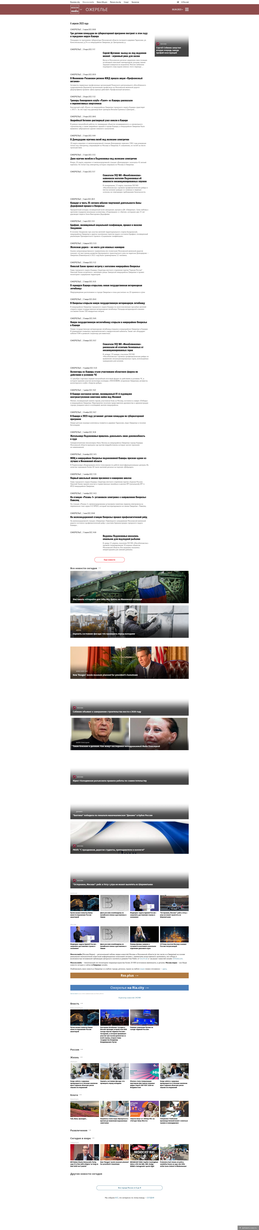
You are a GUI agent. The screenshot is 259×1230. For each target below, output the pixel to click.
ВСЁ (116, 1198)
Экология (135, 2)
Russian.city (75, 2)
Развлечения (78, 1130)
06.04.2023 (176, 9)
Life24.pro (73, 1062)
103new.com (178, 958)
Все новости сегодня (83, 568)
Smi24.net (73, 893)
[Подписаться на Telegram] (178, 2)
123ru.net (185, 2)
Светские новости (74, 993)
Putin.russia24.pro (76, 1008)
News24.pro (74, 1099)
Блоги (74, 1095)
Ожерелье (75, 29)
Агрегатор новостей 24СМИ (129, 997)
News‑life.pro (102, 2)
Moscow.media (88, 2)
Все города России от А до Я (129, 1188)
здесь (164, 969)
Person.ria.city (115, 2)
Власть (74, 1003)
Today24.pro (74, 1142)
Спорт (126, 2)
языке (142, 969)
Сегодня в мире (80, 1138)
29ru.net (73, 925)
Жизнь (74, 1057)
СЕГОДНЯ (150, 1198)
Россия (74, 1049)
